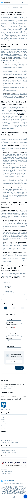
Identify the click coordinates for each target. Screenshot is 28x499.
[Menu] (25, 2)
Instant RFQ (3, 423)
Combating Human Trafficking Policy (9, 442)
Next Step (19, 368)
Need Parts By (9, 343)
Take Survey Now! (5, 409)
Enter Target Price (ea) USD (12, 333)
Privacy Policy (4, 436)
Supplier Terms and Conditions (8, 450)
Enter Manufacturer (10, 322)
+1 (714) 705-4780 (7, 388)
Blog (2, 425)
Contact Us (3, 421)
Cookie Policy (4, 438)
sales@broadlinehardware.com (10, 386)
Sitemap (3, 428)
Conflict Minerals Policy (6, 440)
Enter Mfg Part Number (11, 316)
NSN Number (9, 338)
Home (2, 7)
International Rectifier (17, 7)
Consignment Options (6, 473)
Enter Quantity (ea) (10, 327)
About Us (3, 419)
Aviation (8, 7)
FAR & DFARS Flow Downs (7, 471)
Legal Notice (4, 469)
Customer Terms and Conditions (8, 452)
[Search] (22, 2)
